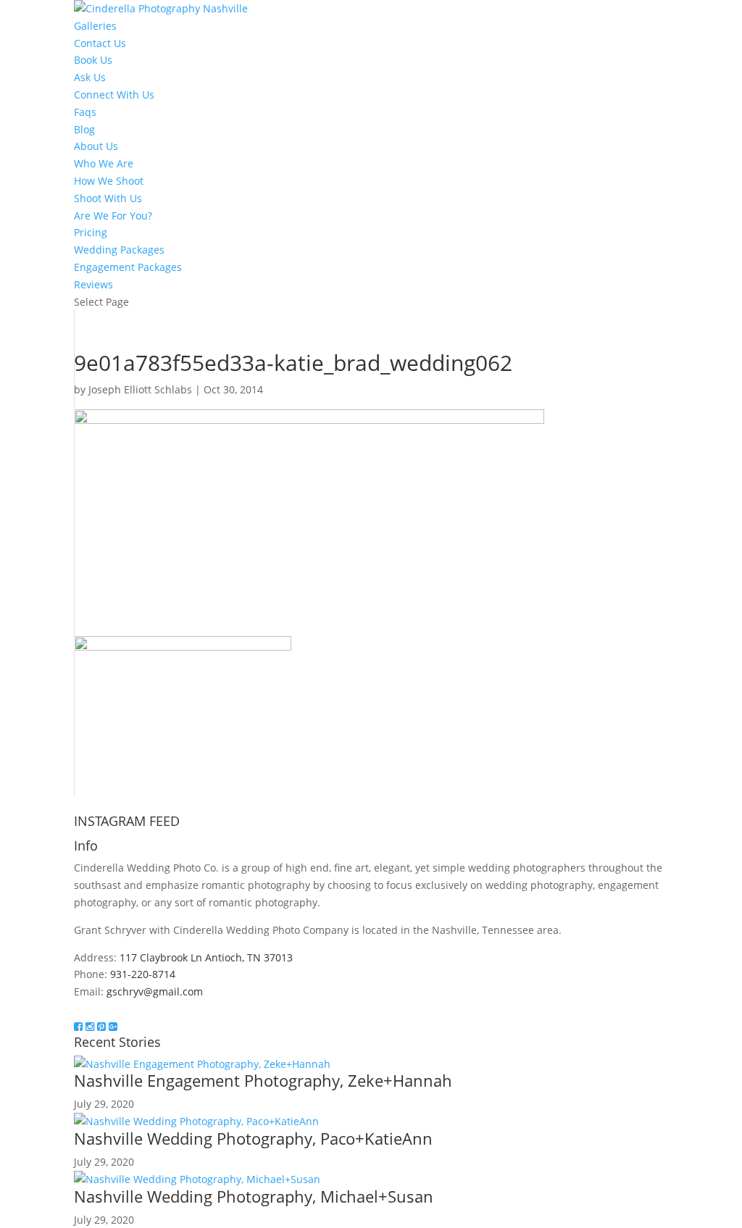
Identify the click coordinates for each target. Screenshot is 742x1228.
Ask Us (90, 77)
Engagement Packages (128, 267)
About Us (96, 146)
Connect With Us (114, 94)
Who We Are (103, 163)
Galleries (95, 26)
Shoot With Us (108, 198)
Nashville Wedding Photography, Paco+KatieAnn (253, 1138)
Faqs (85, 112)
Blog (84, 129)
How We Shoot (108, 181)
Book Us (93, 60)
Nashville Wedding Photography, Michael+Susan (253, 1196)
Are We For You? (113, 215)
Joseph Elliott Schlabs (140, 389)
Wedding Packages (119, 249)
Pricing (90, 232)
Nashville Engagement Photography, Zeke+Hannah (263, 1080)
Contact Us (100, 43)
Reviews (93, 284)
